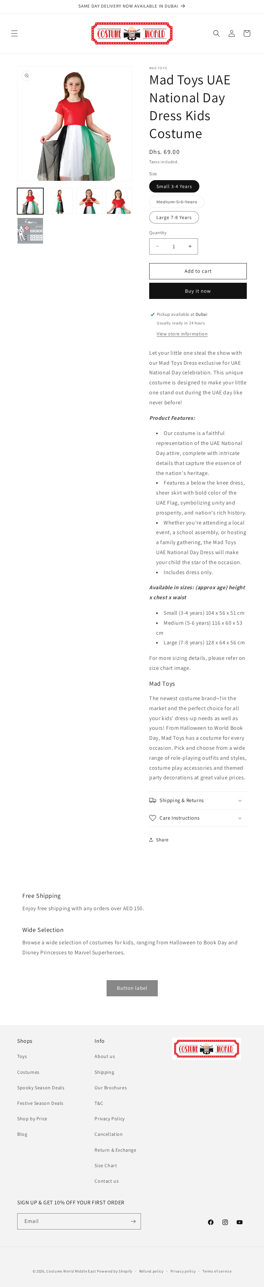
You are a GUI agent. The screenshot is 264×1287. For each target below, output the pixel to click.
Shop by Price (32, 1118)
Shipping (104, 1072)
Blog (22, 1134)
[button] (14, 33)
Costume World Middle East (71, 1271)
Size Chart (106, 1165)
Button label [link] (132, 988)
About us (105, 1056)
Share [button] (162, 840)
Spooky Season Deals (40, 1087)
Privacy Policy (109, 1118)
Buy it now (198, 291)
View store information (182, 334)
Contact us (107, 1181)
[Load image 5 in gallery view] (30, 231)
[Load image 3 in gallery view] (89, 201)
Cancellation (109, 1134)
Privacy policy (183, 1271)
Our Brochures (111, 1087)
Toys (22, 1056)
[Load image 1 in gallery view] (30, 201)
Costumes (28, 1072)
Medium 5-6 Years (180, 203)
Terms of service (216, 1271)
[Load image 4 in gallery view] (119, 201)
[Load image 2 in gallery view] (60, 201)
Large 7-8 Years (174, 217)
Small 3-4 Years (174, 186)
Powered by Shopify (114, 1271)
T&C (99, 1103)
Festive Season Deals (40, 1103)
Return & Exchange (115, 1150)
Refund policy (151, 1271)
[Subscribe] (133, 1221)
